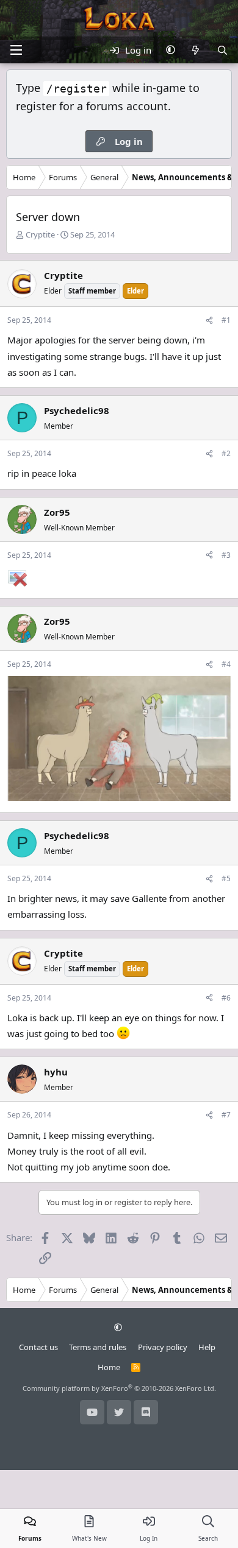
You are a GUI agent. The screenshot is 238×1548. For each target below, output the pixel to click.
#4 (226, 664)
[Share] (209, 320)
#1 (226, 320)
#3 (226, 555)
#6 (226, 998)
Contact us (38, 1347)
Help (206, 1347)
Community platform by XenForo (119, 1388)
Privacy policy (162, 1347)
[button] (170, 50)
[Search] (222, 50)
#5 (226, 878)
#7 (226, 1115)
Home (109, 1367)
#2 (226, 453)
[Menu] (15, 50)
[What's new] (195, 50)
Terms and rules (97, 1347)
